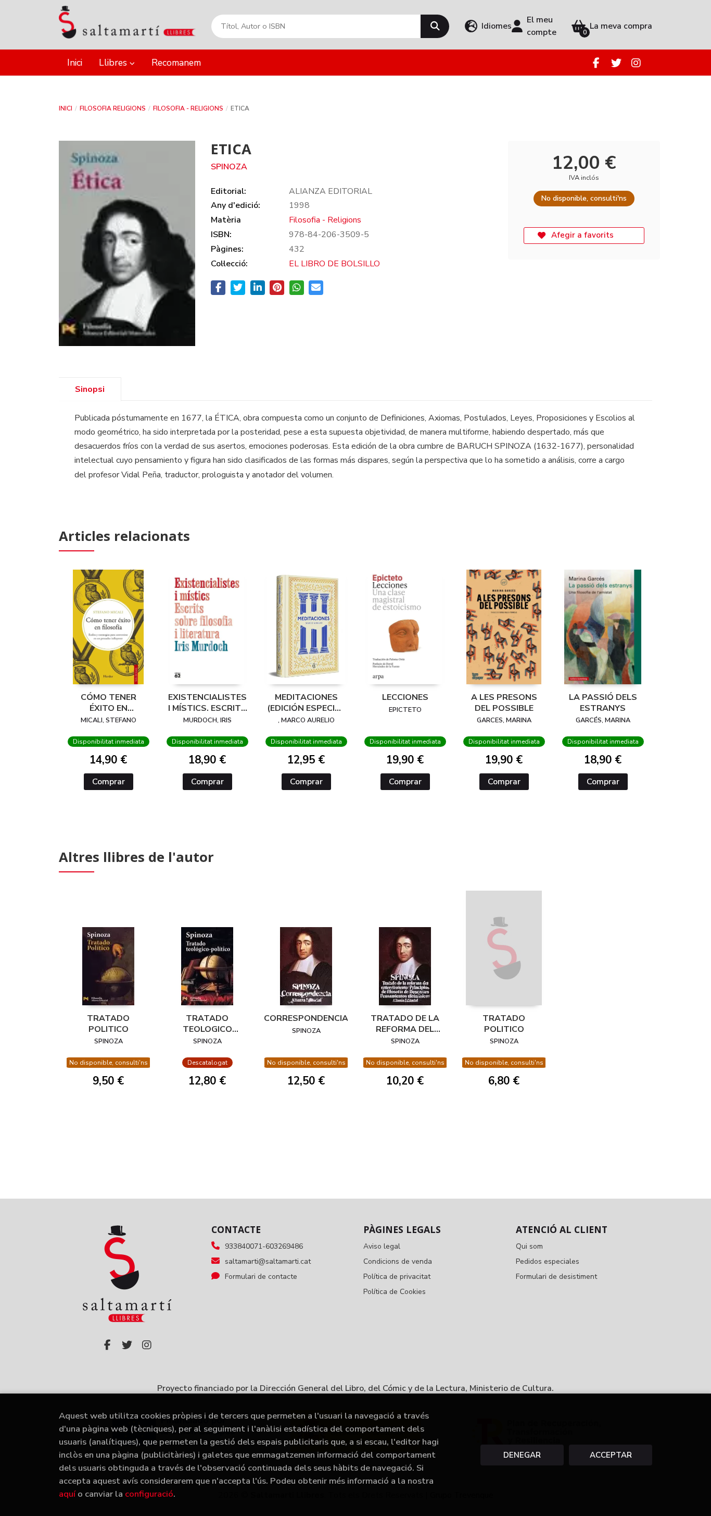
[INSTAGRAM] (635, 62)
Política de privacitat (396, 1276)
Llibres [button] (114, 62)
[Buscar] (435, 26)
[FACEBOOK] (596, 62)
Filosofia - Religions (188, 108)
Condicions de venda (397, 1261)
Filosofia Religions (113, 108)
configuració (149, 1494)
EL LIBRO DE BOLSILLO (334, 263)
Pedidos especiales (547, 1261)
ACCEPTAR (611, 1455)
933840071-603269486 (264, 1246)
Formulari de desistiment (556, 1276)
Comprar (108, 781)
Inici (65, 108)
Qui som (529, 1246)
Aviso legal (381, 1246)
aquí (67, 1494)
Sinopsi (90, 389)
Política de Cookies (394, 1292)
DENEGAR (522, 1455)
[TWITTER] (616, 62)
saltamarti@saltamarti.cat (268, 1261)
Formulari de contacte (261, 1276)
